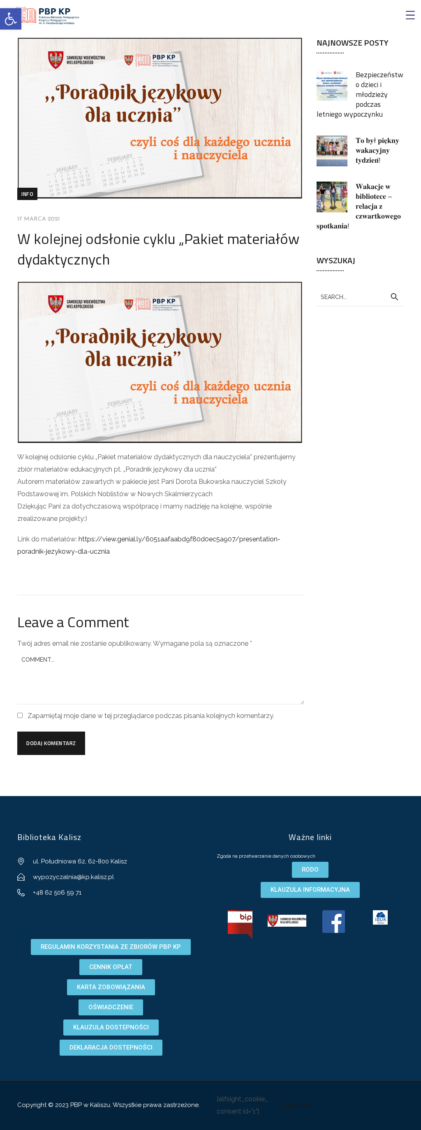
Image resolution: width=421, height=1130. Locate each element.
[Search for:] (360, 296)
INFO (27, 194)
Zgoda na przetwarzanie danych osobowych (266, 856)
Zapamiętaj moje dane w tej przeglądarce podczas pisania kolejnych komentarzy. (151, 716)
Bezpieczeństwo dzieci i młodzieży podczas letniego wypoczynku (360, 94)
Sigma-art (297, 1105)
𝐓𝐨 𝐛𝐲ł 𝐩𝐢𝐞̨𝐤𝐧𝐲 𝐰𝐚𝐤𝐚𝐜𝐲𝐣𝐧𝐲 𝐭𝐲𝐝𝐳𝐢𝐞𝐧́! (377, 150)
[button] (10, 19)
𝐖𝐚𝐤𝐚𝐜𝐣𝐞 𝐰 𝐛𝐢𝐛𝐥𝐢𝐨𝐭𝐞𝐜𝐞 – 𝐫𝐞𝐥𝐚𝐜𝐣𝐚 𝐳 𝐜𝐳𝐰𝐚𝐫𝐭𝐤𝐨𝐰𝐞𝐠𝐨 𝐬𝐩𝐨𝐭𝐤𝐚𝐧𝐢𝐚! (359, 206)
